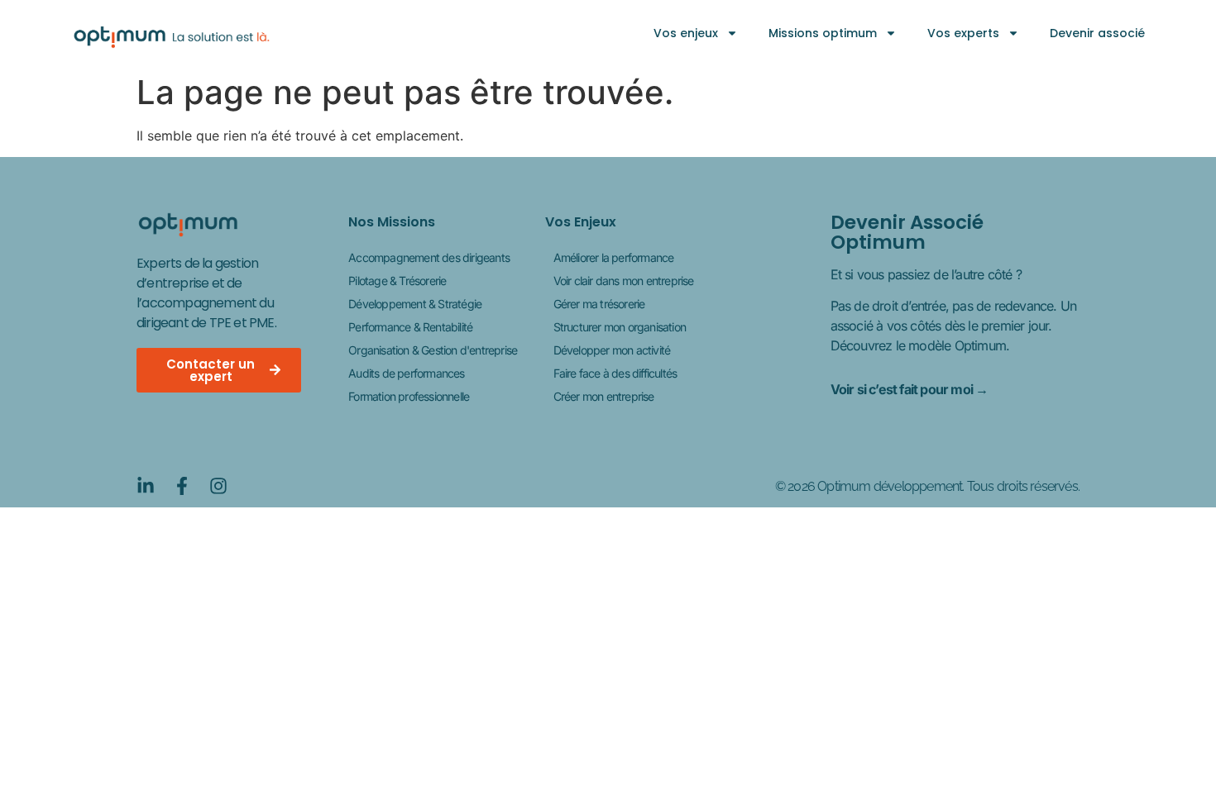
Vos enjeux (685, 33)
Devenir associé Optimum (907, 232)
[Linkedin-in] (145, 486)
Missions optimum (822, 33)
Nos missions (391, 221)
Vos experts (963, 33)
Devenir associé (1097, 33)
